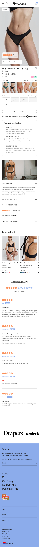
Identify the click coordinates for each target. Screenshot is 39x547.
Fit (3, 477)
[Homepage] (19, 3)
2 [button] (21, 416)
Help (4, 509)
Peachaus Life (10, 488)
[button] (8, 55)
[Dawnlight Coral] (27, 87)
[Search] (7, 3)
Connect (6, 520)
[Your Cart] (36, 3)
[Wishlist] (32, 3)
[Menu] (3, 3)
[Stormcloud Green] (5, 87)
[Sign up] (36, 463)
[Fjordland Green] (5, 272)
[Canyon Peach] (19, 87)
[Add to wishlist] (36, 68)
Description (7, 183)
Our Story (7, 481)
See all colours (30, 80)
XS (6, 99)
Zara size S (18, 62)
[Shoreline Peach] (27, 272)
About (4, 515)
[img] (19, 300)
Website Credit (6, 538)
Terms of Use (5, 531)
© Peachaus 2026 (7, 529)
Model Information (10, 205)
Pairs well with (9, 232)
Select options (19, 111)
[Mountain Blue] (23, 272)
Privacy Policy (6, 534)
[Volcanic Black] (12, 87)
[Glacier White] (33, 87)
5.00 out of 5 (25, 287)
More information (9, 199)
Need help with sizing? (30, 96)
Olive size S (11, 62)
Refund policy (6, 536)
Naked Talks (9, 485)
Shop (5, 473)
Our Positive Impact (10, 221)
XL (6, 105)
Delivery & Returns (9, 216)
